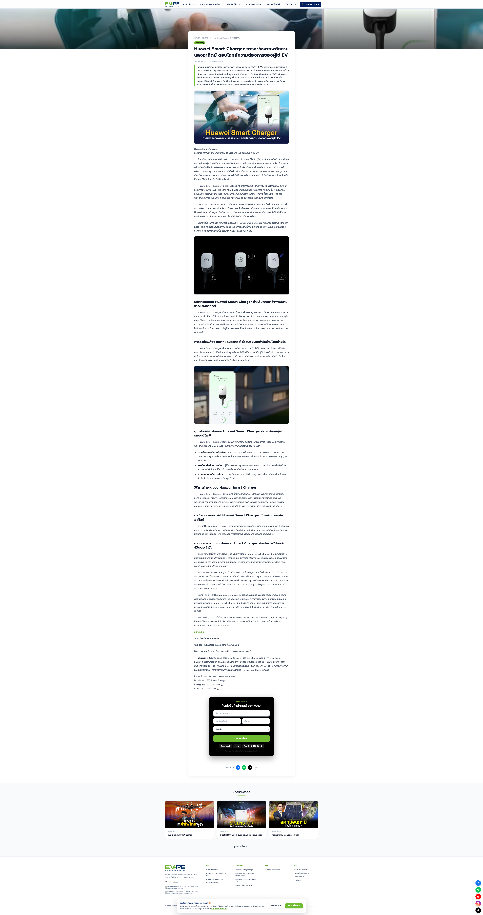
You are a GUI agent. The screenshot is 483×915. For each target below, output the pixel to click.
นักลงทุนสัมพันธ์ (273, 4)
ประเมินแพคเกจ (212, 883)
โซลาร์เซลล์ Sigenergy (244, 869)
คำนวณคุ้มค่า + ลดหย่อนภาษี (211, 4)
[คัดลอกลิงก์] (256, 767)
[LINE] (478, 890)
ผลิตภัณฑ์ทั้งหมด (233, 4)
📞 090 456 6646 (310, 4)
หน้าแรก (197, 38)
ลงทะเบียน (199, 632)
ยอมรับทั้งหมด (294, 905)
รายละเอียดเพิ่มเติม (219, 908)
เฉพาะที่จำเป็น (276, 905)
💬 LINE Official (171, 882)
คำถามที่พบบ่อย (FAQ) (302, 873)
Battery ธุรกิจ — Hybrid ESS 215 (246, 880)
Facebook (225, 746)
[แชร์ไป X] (250, 767)
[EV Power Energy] (172, 4)
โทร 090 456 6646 (253, 746)
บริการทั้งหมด (188, 4)
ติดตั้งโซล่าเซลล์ (212, 869)
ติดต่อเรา (297, 880)
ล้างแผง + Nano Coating (216, 879)
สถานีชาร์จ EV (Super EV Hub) (216, 874)
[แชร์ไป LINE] (244, 767)
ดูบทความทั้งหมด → (241, 846)
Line (237, 746)
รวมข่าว (205, 38)
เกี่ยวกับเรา (290, 4)
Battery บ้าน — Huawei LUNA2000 (244, 874)
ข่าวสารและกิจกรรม (253, 4)
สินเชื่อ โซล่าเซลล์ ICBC (244, 885)
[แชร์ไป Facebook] (238, 767)
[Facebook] (478, 883)
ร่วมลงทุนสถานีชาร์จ (272, 869)
